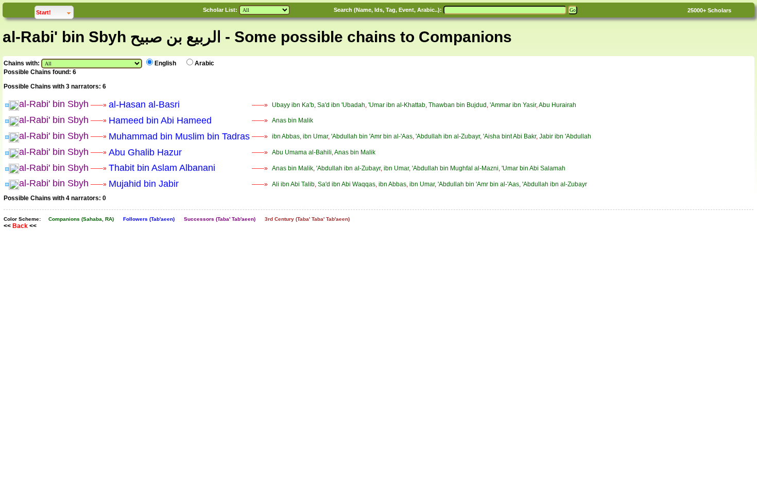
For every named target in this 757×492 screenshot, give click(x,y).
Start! (54, 12)
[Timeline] (14, 105)
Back (20, 226)
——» (99, 105)
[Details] (7, 105)
